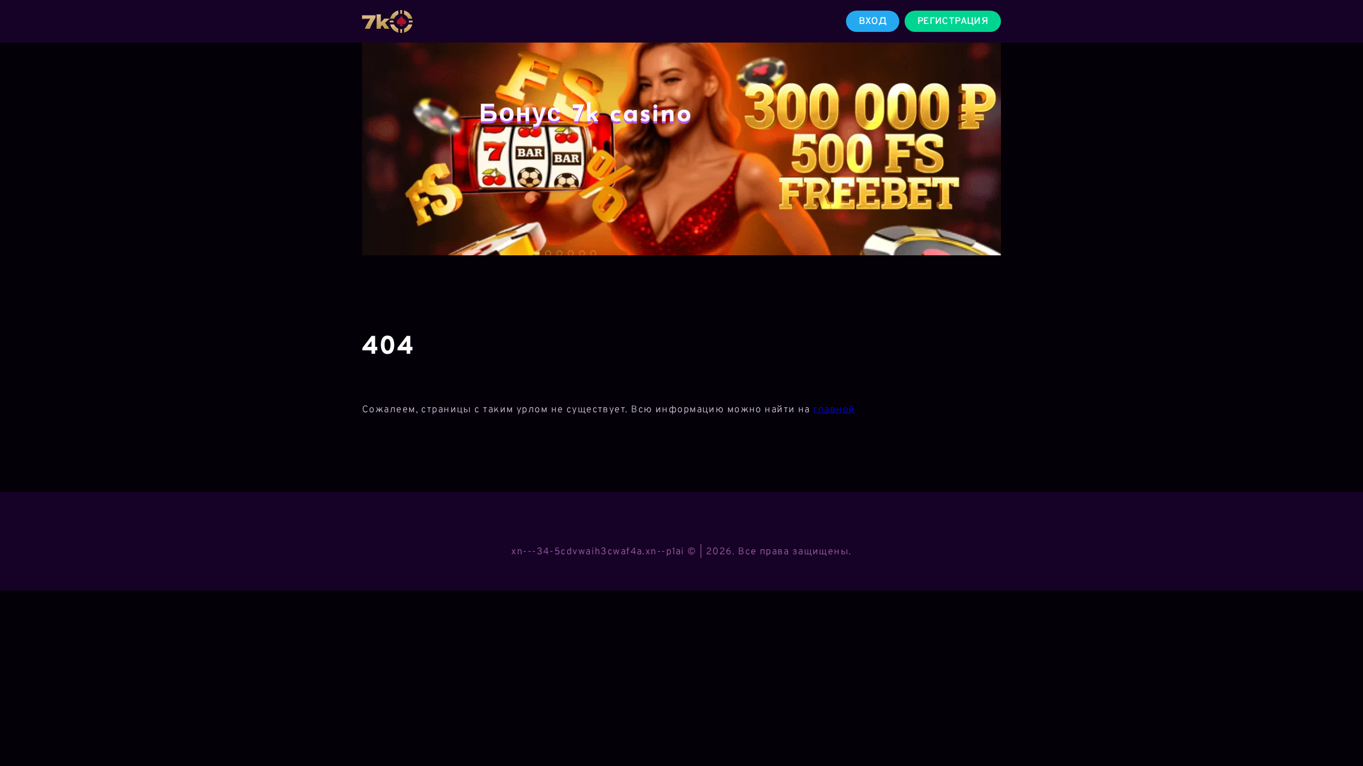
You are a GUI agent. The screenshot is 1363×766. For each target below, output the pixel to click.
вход (872, 21)
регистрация (952, 21)
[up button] (1339, 730)
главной (834, 410)
